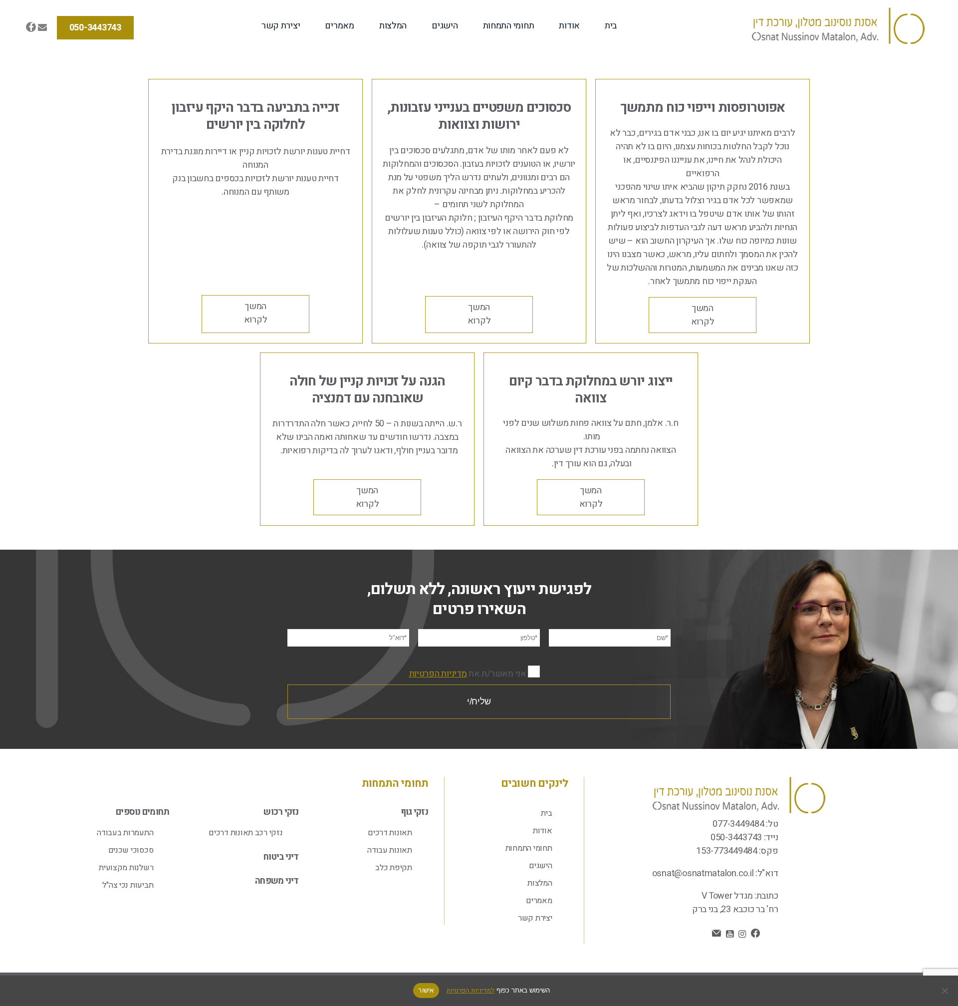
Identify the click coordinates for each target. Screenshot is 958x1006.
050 (718, 837)
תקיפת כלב (393, 868)
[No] (946, 991)
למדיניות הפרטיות (470, 990)
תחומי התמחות (508, 25)
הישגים (445, 25)
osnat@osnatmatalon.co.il (703, 873)
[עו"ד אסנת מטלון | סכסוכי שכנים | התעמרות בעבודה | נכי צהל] (838, 27)
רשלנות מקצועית (126, 868)
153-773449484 (726, 851)
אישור (426, 990)
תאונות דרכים (390, 833)
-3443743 (743, 837)
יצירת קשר (280, 25)
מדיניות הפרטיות (438, 673)
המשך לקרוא (703, 315)
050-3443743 (95, 27)
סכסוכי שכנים (131, 850)
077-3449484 (738, 824)
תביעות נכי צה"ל (127, 885)
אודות (569, 25)
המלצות (393, 25)
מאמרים (339, 25)
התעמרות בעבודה (125, 833)
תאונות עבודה (389, 850)
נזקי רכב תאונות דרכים (245, 833)
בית (611, 25)
